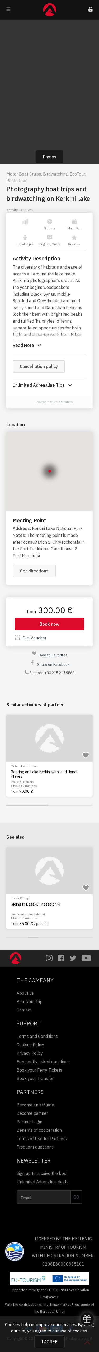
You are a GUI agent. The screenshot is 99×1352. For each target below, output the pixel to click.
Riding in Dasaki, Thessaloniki (35, 904)
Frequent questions (35, 1147)
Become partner (32, 1113)
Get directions (34, 570)
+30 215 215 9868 (59, 672)
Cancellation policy (39, 366)
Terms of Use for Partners (42, 1138)
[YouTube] (86, 958)
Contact (24, 1010)
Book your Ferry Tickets (39, 1070)
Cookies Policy (30, 1044)
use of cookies (73, 1331)
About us (25, 993)
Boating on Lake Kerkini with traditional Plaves (44, 774)
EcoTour (77, 174)
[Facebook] (61, 958)
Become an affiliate (35, 1104)
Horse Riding (20, 898)
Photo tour (16, 180)
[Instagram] (49, 958)
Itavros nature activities (54, 402)
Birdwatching (55, 174)
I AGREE (49, 1341)
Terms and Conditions (37, 1036)
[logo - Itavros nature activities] (29, 402)
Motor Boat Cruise (23, 174)
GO (76, 1197)
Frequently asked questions (43, 1061)
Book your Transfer (35, 1078)
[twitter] (73, 958)
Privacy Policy (30, 1053)
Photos (49, 156)
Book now (49, 624)
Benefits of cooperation (39, 1130)
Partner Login (29, 1121)
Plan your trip (30, 1001)
